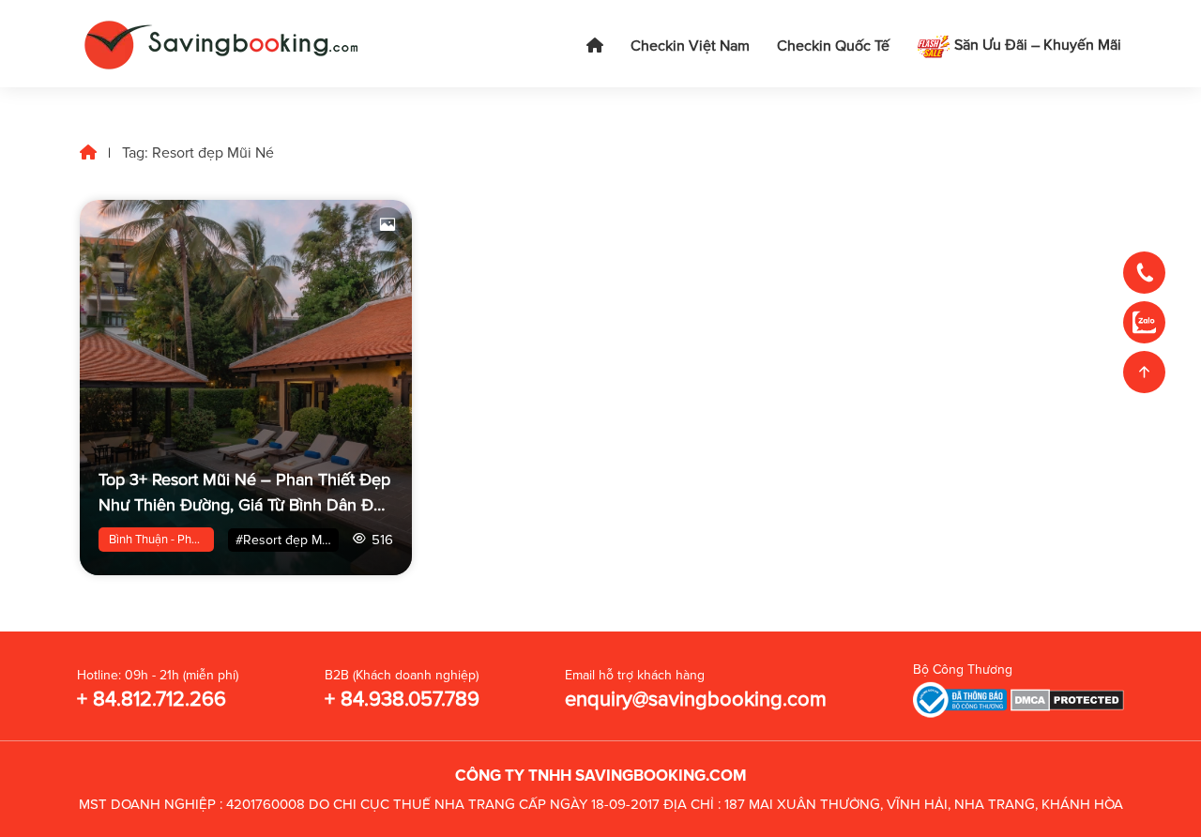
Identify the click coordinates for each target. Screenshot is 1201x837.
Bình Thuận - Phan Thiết (161, 539)
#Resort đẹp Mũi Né (287, 540)
